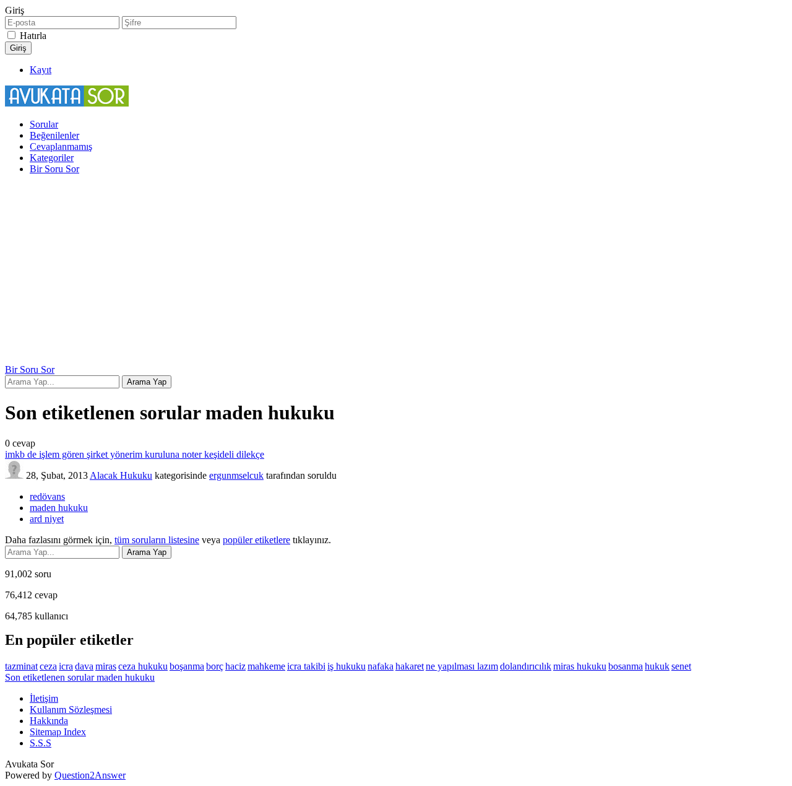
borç (214, 666)
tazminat (21, 666)
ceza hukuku (143, 666)
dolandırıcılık (525, 666)
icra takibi (306, 666)
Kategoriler (52, 157)
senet (681, 666)
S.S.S (40, 743)
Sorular (44, 124)
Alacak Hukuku (121, 475)
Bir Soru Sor (54, 169)
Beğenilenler (54, 135)
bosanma (625, 666)
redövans (47, 496)
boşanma (187, 666)
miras (105, 666)
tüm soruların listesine (156, 540)
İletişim (44, 698)
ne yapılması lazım (462, 666)
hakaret (409, 666)
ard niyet (47, 518)
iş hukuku (346, 666)
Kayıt (40, 69)
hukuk (657, 666)
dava (84, 666)
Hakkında (49, 720)
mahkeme (266, 666)
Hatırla (33, 35)
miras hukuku (579, 666)
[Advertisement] (396, 271)
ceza (48, 666)
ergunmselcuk (236, 475)
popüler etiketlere (256, 540)
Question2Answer (90, 775)
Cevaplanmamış (61, 146)
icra (66, 666)
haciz (235, 666)
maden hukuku (59, 507)
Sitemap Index (58, 732)
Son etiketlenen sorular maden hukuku (80, 677)
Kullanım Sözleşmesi (71, 709)
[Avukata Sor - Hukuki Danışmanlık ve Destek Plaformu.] (67, 103)
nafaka (381, 666)
